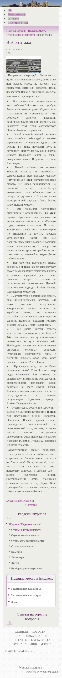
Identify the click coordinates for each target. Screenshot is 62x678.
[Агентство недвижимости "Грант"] (10, 10)
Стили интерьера (22, 546)
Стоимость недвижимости (27, 540)
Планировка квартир (30, 635)
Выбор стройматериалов (26, 568)
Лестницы (17, 557)
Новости (38, 631)
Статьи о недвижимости (20, 34)
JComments (31, 504)
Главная (11, 30)
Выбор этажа (18, 42)
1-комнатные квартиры (26, 588)
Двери (15, 562)
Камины (16, 551)
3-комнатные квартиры (26, 595)
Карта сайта (40, 639)
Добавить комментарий (20, 500)
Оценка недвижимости (25, 535)
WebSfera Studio (49, 671)
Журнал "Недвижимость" (32, 30)
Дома (14, 602)
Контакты (19, 639)
